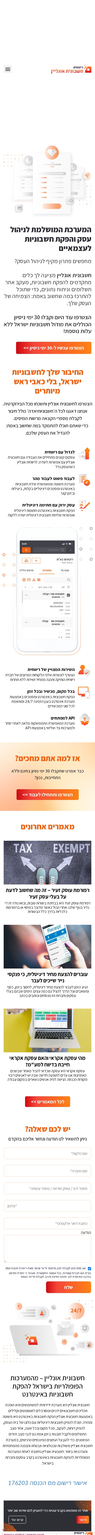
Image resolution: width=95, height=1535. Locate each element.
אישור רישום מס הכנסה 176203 (47, 1483)
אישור (82, 1520)
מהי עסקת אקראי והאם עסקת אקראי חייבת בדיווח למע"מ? (48, 1061)
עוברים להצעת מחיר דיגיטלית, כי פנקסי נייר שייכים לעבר (48, 977)
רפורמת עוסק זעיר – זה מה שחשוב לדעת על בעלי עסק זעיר (47, 893)
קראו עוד (17, 1520)
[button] (8, 69)
